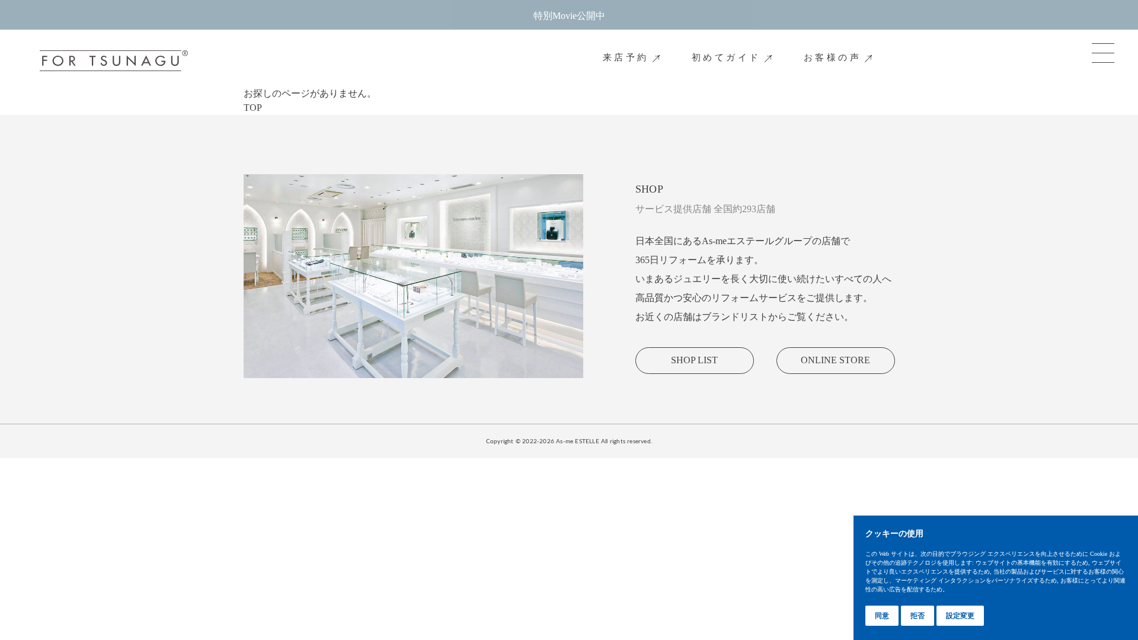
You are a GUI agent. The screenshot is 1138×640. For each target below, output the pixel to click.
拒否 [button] (917, 616)
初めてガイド (726, 57)
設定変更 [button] (960, 616)
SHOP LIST (694, 360)
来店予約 (626, 57)
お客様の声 (833, 57)
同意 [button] (882, 616)
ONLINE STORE (835, 360)
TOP (253, 108)
